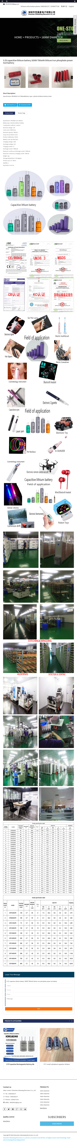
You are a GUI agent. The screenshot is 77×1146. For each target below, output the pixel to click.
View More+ (43, 1108)
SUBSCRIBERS (57, 1124)
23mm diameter (44, 1091)
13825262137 (44, 6)
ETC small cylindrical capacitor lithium (57, 1064)
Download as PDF (25, 105)
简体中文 (64, 6)
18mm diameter (44, 1093)
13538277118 (54, 6)
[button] (72, 77)
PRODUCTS (32, 37)
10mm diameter (44, 1105)
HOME (18, 37)
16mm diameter (52, 37)
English (71, 6)
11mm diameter (44, 1102)
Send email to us (11, 105)
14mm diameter (44, 1099)
